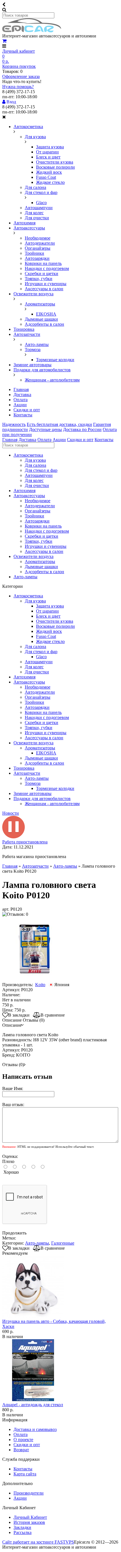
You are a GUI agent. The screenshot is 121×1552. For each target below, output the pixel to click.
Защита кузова (50, 146)
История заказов (29, 1522)
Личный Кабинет (30, 1517)
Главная (21, 389)
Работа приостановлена (25, 841)
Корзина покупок (19, 66)
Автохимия (24, 222)
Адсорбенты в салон (44, 324)
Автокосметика (28, 126)
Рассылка (23, 1532)
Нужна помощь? (18, 86)
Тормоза (33, 349)
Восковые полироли (55, 167)
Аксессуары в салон (44, 288)
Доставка (22, 394)
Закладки (22, 1527)
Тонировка (24, 329)
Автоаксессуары (29, 227)
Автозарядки (37, 258)
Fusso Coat (46, 177)
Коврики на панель (43, 263)
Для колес (34, 212)
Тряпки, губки (38, 278)
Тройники (34, 253)
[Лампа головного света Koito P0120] (34, 979)
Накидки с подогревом (47, 268)
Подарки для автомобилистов (42, 369)
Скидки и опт (27, 409)
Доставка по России (82, 429)
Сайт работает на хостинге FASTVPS (38, 1542)
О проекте (23, 1439)
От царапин (47, 151)
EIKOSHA (46, 314)
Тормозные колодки (55, 359)
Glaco (41, 202)
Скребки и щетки (41, 273)
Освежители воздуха (33, 293)
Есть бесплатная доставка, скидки (59, 424)
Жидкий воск (49, 172)
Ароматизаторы (40, 304)
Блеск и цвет (48, 157)
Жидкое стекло (50, 182)
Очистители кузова (54, 162)
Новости (10, 813)
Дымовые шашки (41, 319)
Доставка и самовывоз (35, 1429)
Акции (20, 404)
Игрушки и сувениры (45, 283)
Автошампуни (39, 207)
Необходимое (37, 238)
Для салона (35, 187)
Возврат (21, 1449)
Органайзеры (37, 248)
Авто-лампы (37, 344)
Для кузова (35, 136)
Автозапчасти (27, 334)
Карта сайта (25, 1473)
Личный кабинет (18, 51)
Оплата (21, 399)
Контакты (23, 414)
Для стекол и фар (41, 192)
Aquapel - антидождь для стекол (32, 1404)
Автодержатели (40, 243)
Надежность (14, 424)
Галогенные (62, 1243)
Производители (29, 1493)
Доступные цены (45, 429)
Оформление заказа (21, 76)
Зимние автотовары (32, 364)
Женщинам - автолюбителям (52, 380)
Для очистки (37, 217)
